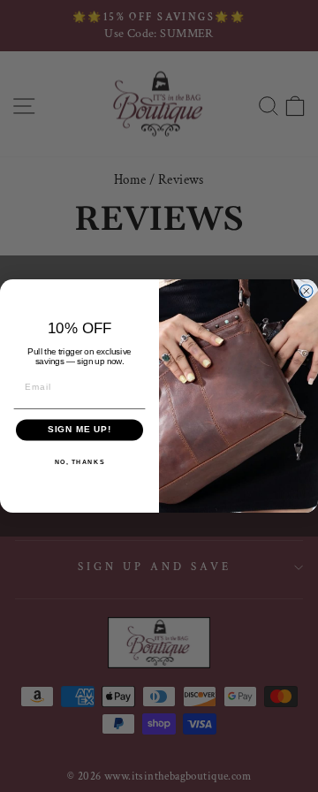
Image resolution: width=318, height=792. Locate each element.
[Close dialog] (306, 291)
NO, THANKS (80, 461)
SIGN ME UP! (80, 429)
